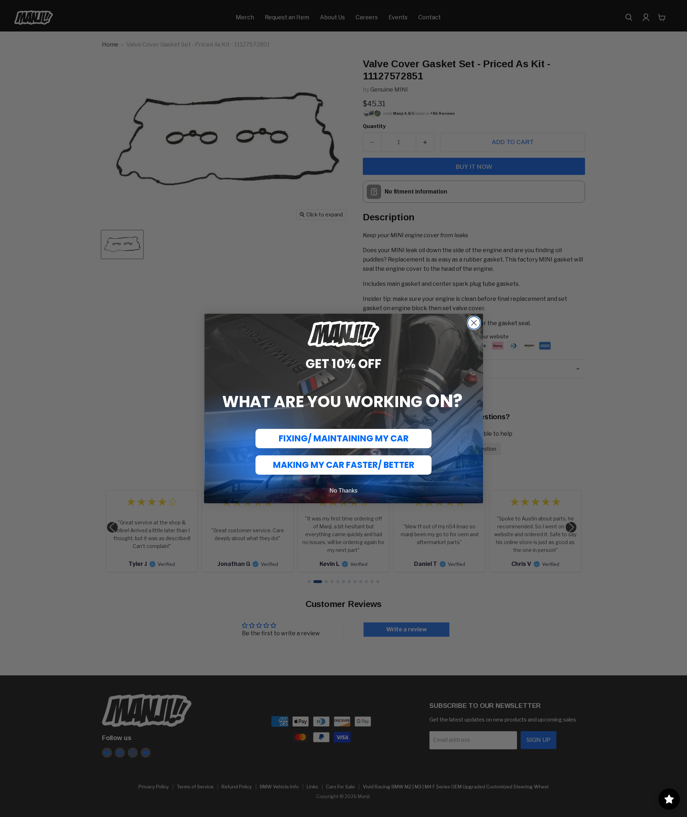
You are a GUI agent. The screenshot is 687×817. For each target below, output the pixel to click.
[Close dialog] (474, 323)
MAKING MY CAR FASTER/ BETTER (343, 465)
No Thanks (343, 491)
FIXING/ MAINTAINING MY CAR (344, 438)
